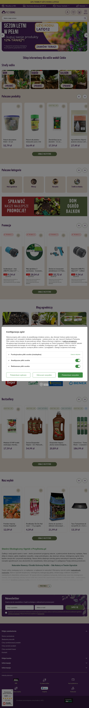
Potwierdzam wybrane (18, 375)
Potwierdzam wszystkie (70, 375)
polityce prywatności (70, 341)
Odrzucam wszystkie (44, 375)
